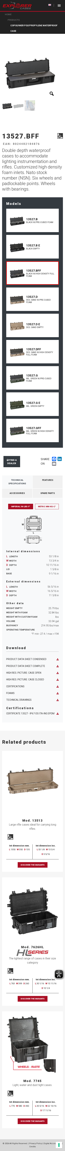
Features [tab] (47, 480)
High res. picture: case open (23, 672)
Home (8, 14)
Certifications (15, 686)
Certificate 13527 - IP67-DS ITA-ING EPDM (30, 713)
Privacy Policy (35, 1143)
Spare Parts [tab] (47, 493)
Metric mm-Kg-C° (47, 506)
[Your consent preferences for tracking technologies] (59, 1145)
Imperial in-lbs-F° (20, 506)
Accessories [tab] (17, 493)
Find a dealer (12, 462)
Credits (32, 1146)
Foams (10, 693)
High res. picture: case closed (25, 679)
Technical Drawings (19, 699)
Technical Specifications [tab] (17, 482)
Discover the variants (33, 865)
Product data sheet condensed (26, 659)
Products (14, 20)
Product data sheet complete (25, 666)
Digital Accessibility (53, 1143)
